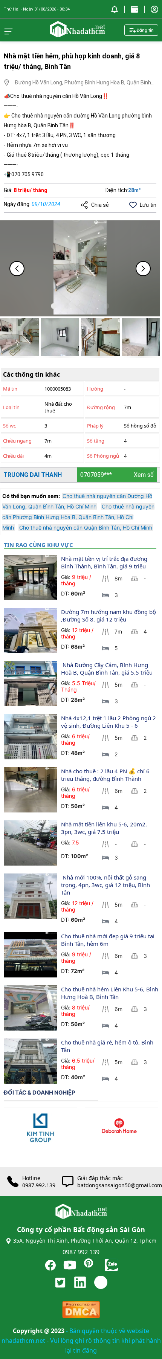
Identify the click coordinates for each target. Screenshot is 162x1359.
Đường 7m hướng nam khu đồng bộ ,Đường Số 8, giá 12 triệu (109, 615)
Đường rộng (101, 407)
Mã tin (10, 388)
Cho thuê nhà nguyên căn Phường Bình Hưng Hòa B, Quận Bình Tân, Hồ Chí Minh (78, 517)
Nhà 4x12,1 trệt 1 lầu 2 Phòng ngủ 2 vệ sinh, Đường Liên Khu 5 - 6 (109, 721)
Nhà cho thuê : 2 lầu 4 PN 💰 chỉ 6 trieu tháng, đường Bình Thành (106, 774)
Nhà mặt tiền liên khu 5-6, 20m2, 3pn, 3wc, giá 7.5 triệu (104, 827)
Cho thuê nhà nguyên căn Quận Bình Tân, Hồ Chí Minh (85, 527)
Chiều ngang (17, 440)
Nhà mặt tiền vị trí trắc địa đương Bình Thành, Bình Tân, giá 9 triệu (105, 562)
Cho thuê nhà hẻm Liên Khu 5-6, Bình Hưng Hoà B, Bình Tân (110, 992)
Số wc (9, 425)
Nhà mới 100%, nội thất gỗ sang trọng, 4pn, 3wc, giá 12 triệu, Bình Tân (106, 884)
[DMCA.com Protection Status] (81, 1311)
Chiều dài (13, 455)
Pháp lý (95, 425)
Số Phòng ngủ (103, 455)
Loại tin (11, 407)
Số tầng (95, 440)
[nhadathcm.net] (77, 34)
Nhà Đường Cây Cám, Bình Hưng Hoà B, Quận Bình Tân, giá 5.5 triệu (107, 668)
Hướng (95, 388)
